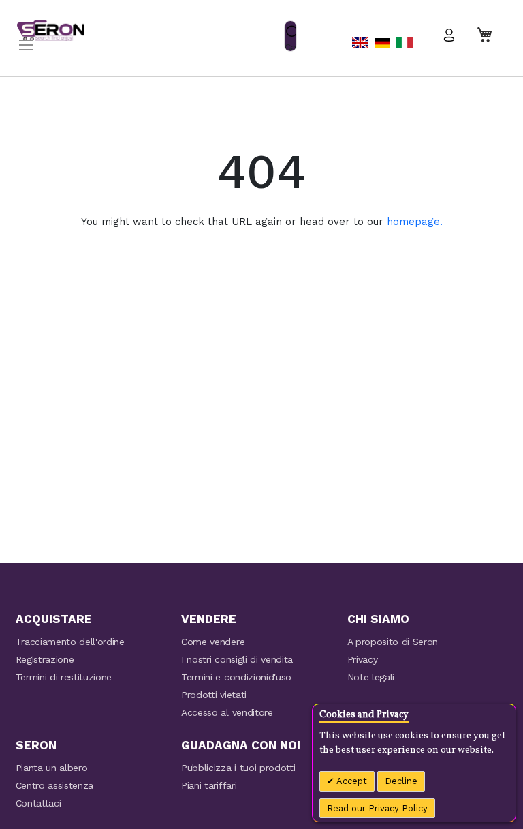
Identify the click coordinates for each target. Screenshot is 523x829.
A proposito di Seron (393, 641)
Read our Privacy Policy (377, 808)
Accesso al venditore (227, 712)
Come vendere (212, 641)
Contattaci (38, 803)
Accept (350, 781)
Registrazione (45, 659)
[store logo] (50, 30)
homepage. (415, 221)
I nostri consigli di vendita (237, 659)
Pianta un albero (52, 767)
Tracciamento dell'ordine (70, 641)
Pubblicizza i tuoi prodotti (238, 767)
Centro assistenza (55, 785)
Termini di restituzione (64, 677)
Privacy (362, 659)
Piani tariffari (208, 785)
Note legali (370, 677)
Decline (401, 781)
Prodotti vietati (214, 694)
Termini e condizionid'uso (236, 677)
